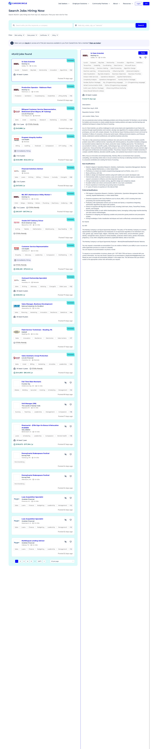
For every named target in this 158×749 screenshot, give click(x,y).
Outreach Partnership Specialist (34, 278)
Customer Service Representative (35, 246)
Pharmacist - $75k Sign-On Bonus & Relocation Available (40, 427)
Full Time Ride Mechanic (31, 382)
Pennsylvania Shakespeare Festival (35, 453)
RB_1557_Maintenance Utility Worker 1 (36, 195)
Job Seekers (62, 3)
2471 (39, 561)
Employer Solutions (80, 3)
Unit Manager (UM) (29, 403)
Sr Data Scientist (28, 62)
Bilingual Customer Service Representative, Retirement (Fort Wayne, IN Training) (39, 110)
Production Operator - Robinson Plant (36, 87)
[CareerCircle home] (18, 3)
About (115, 3)
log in (27, 43)
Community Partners (100, 3)
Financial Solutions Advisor (32, 169)
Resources (127, 3)
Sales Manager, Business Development (37, 304)
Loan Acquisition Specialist (32, 497)
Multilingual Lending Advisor (33, 541)
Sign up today (95, 43)
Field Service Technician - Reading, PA (37, 330)
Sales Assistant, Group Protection (35, 356)
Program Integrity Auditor (32, 137)
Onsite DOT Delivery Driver (32, 221)
